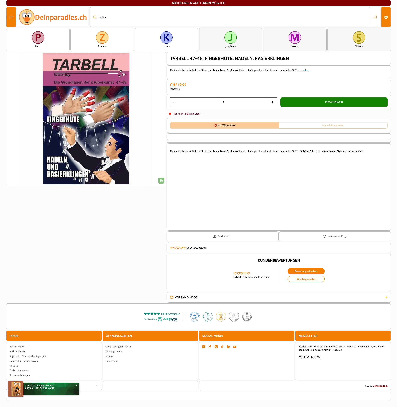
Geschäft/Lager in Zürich (118, 346)
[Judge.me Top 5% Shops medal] (247, 317)
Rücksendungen (17, 351)
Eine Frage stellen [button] (306, 278)
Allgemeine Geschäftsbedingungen (27, 356)
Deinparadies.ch (380, 385)
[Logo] (53, 17)
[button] (386, 17)
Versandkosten (17, 346)
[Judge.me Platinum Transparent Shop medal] (208, 317)
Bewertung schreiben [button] (306, 271)
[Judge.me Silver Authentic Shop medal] (234, 317)
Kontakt (110, 356)
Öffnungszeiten (114, 351)
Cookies (13, 365)
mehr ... (305, 70)
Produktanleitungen (19, 375)
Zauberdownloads (19, 370)
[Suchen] (93, 17)
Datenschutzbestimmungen (24, 361)
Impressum (112, 361)
